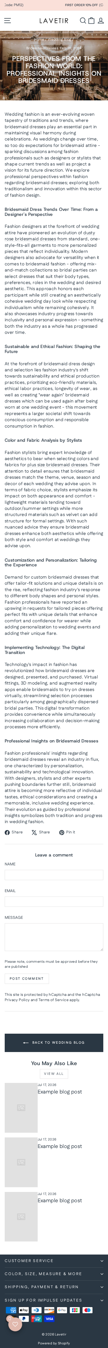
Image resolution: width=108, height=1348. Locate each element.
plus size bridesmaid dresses (57, 465)
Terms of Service (53, 1000)
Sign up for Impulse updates (44, 1300)
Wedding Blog (59, 39)
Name (10, 864)
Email (10, 891)
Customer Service (29, 1261)
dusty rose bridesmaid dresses (50, 236)
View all (54, 1074)
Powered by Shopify (54, 1343)
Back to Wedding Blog (58, 1042)
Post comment (27, 978)
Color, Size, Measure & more (43, 1274)
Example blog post (60, 1092)
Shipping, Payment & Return (42, 1287)
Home (39, 39)
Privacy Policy (17, 1000)
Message (14, 917)
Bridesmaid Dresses (42, 48)
